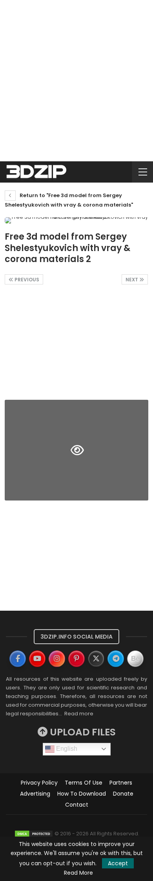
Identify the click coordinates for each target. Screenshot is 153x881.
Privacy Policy (39, 783)
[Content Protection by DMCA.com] (33, 833)
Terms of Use (83, 783)
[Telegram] (115, 658)
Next (132, 279)
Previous (26, 279)
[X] (96, 658)
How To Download (81, 794)
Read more (78, 713)
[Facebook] (17, 658)
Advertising (35, 794)
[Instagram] (57, 658)
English (66, 748)
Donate (123, 794)
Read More (78, 872)
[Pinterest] (76, 658)
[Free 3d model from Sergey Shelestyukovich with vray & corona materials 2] (76, 344)
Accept (118, 863)
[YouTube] (37, 658)
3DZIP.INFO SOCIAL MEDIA (76, 637)
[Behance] (135, 658)
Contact (76, 805)
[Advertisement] (76, 80)
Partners (120, 783)
